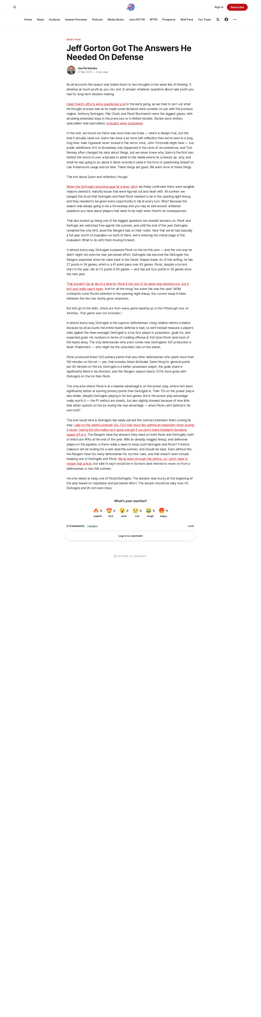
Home (28, 19)
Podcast (97, 19)
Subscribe (237, 7)
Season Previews (76, 19)
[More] (235, 19)
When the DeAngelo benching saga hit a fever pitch (102, 186)
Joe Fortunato (87, 68)
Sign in (218, 7)
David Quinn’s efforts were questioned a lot (96, 104)
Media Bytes (116, 19)
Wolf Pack (186, 19)
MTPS (153, 19)
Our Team (204, 19)
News (40, 19)
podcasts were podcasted (124, 123)
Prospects (168, 19)
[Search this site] (15, 7)
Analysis (54, 19)
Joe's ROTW (137, 19)
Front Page (74, 39)
